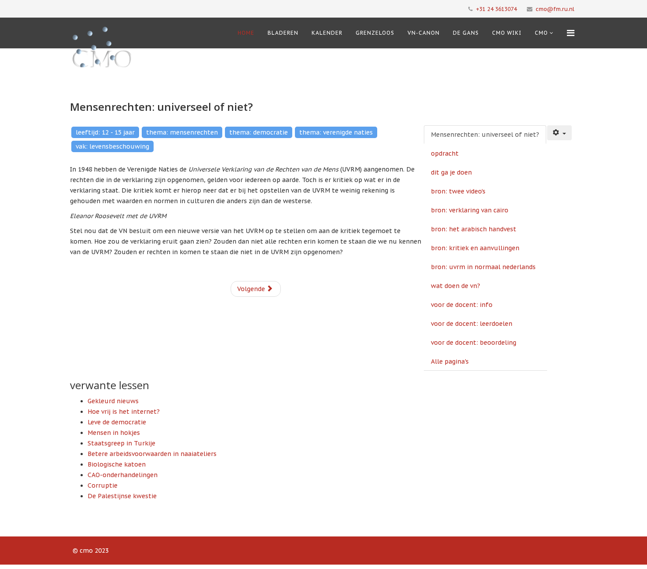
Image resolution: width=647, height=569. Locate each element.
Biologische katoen (117, 464)
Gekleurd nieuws (113, 401)
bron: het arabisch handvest (473, 229)
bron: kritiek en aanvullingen (475, 248)
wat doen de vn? (455, 286)
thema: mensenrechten (182, 132)
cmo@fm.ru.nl (555, 8)
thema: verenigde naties (336, 132)
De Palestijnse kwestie (122, 496)
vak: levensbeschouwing (112, 146)
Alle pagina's (450, 361)
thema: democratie (258, 132)
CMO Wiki (507, 32)
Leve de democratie (117, 422)
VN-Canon (424, 32)
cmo (541, 32)
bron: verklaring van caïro (469, 210)
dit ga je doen (451, 172)
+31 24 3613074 (496, 8)
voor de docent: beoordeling (473, 343)
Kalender (327, 32)
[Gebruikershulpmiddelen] (559, 132)
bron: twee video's (458, 191)
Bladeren (283, 32)
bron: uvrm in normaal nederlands (483, 267)
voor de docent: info (462, 305)
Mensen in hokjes (114, 433)
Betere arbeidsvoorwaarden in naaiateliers (152, 454)
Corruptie (103, 485)
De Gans (466, 32)
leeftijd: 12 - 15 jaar (105, 132)
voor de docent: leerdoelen (471, 324)
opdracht (445, 153)
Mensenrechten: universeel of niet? (485, 135)
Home (246, 32)
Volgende (252, 289)
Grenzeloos (375, 32)
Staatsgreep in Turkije (121, 443)
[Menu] (570, 33)
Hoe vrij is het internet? (124, 412)
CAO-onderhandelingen (123, 475)
